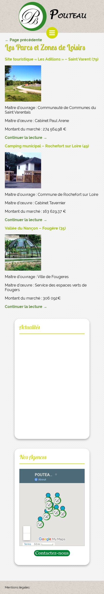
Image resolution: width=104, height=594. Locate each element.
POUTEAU (67, 14)
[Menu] (52, 33)
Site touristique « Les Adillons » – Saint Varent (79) (51, 59)
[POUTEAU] (33, 15)
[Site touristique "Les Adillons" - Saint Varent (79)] (52, 83)
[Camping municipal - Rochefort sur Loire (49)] (52, 170)
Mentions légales (17, 587)
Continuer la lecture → (26, 137)
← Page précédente (23, 40)
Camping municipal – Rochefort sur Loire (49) (47, 146)
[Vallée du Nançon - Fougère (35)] (52, 252)
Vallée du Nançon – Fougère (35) (35, 228)
